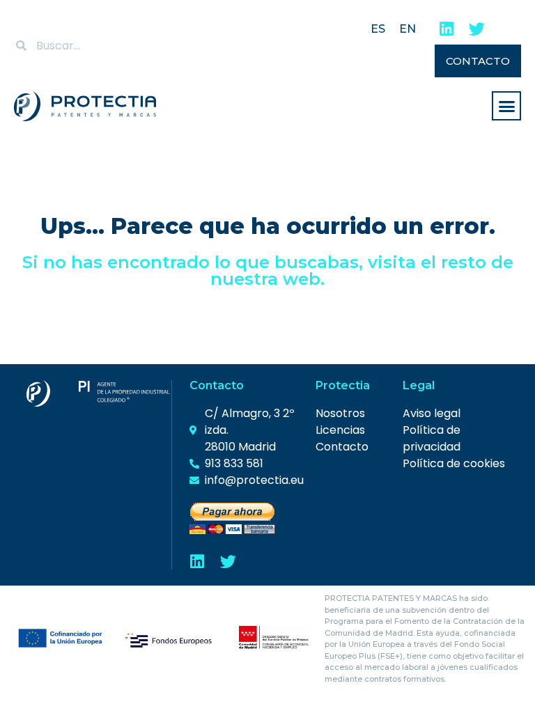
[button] (506, 105)
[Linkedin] (446, 29)
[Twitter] (477, 29)
